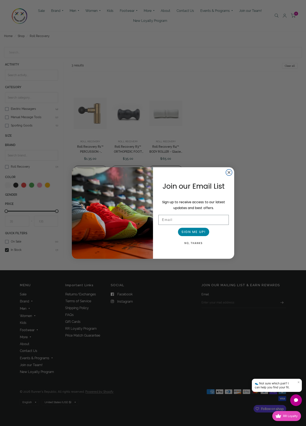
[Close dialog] (229, 172)
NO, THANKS (193, 243)
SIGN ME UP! (194, 231)
